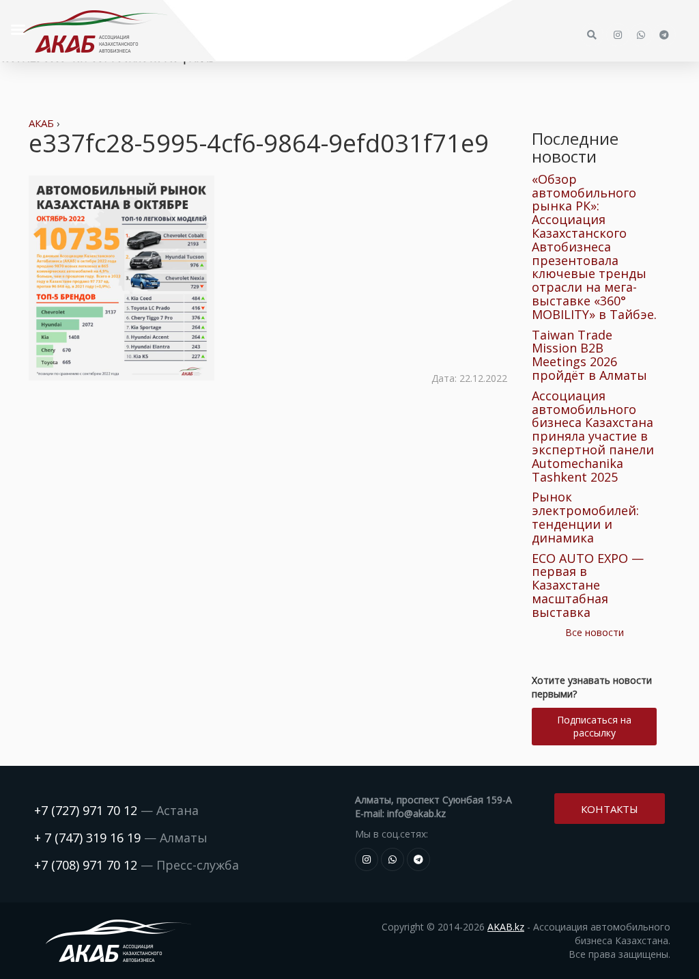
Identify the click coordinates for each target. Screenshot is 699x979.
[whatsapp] (392, 859)
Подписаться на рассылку (594, 726)
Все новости (594, 632)
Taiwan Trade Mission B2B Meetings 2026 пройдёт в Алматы (589, 355)
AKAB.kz (505, 926)
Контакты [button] (609, 809)
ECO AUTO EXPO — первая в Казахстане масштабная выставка (588, 585)
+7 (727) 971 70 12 (85, 810)
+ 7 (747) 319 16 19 (87, 837)
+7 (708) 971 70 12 (85, 865)
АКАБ (41, 123)
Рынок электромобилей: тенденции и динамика (585, 516)
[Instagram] (366, 859)
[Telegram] (418, 859)
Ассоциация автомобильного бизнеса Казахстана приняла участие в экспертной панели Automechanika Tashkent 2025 (593, 436)
